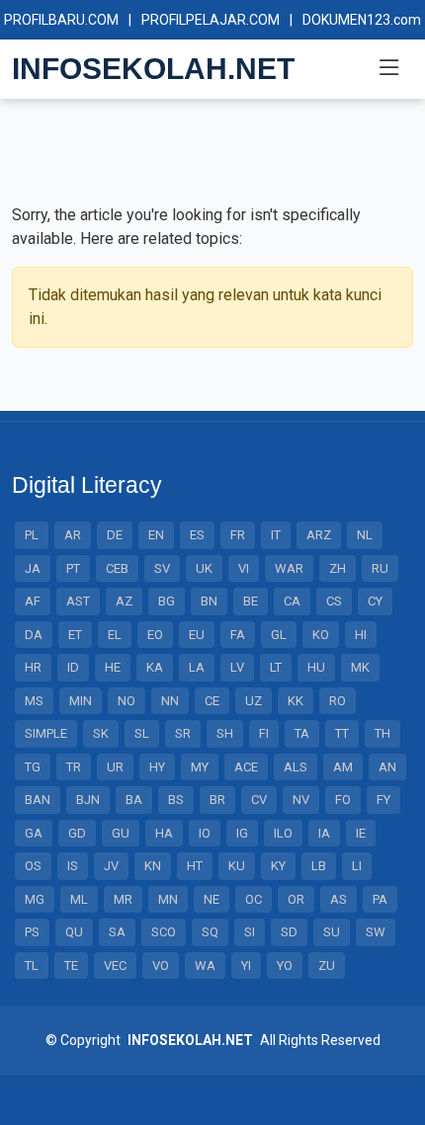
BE (250, 601)
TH (382, 733)
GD (77, 833)
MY (200, 767)
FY (383, 799)
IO (205, 833)
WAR (289, 568)
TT (342, 733)
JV (111, 865)
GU (120, 833)
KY (278, 865)
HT (195, 865)
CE (212, 700)
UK (204, 568)
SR (183, 733)
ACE (246, 767)
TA (302, 733)
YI (246, 965)
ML (79, 899)
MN (168, 899)
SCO (163, 931)
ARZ (318, 534)
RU (380, 568)
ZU (326, 965)
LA (197, 667)
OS (33, 865)
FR (237, 534)
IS (72, 865)
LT (276, 667)
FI (264, 733)
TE (71, 965)
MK (360, 667)
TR (73, 767)
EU (197, 634)
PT (73, 568)
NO (126, 700)
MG (34, 899)
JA (33, 568)
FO (343, 799)
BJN (88, 799)
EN (156, 534)
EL (115, 634)
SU (331, 931)
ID (73, 667)
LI (357, 865)
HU (316, 667)
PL (32, 534)
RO (337, 700)
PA (380, 899)
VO (160, 965)
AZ (124, 601)
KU (236, 865)
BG (166, 601)
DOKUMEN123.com (361, 20)
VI (243, 568)
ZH (337, 568)
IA (324, 833)
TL (32, 965)
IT (276, 534)
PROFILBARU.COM (61, 20)
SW (375, 931)
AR (72, 534)
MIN (80, 700)
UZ (253, 700)
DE (115, 534)
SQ (210, 931)
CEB (117, 568)
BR (217, 799)
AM (343, 767)
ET (75, 634)
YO (285, 965)
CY (375, 601)
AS (338, 899)
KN (152, 865)
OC (253, 899)
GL (279, 634)
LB (318, 865)
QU (74, 931)
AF (33, 601)
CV (259, 799)
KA (154, 667)
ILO (283, 833)
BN (209, 601)
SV (162, 568)
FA (237, 634)
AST (78, 601)
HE (113, 667)
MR (123, 899)
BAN (37, 799)
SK (101, 733)
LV (237, 667)
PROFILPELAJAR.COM (210, 20)
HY (157, 767)
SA (117, 931)
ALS (295, 767)
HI (361, 634)
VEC (115, 965)
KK (295, 700)
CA (292, 601)
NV (301, 799)
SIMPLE (46, 733)
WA (205, 965)
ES (197, 534)
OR (296, 899)
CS (334, 601)
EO (155, 634)
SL (141, 733)
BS (176, 799)
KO (320, 634)
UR (115, 767)
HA (164, 833)
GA (33, 833)
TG (33, 767)
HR (33, 667)
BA (134, 799)
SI (249, 931)
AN (387, 767)
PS (32, 931)
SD (289, 931)
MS (34, 700)
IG (242, 833)
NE (211, 899)
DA (33, 634)
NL (365, 534)
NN (170, 700)
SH (224, 733)
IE (361, 833)
